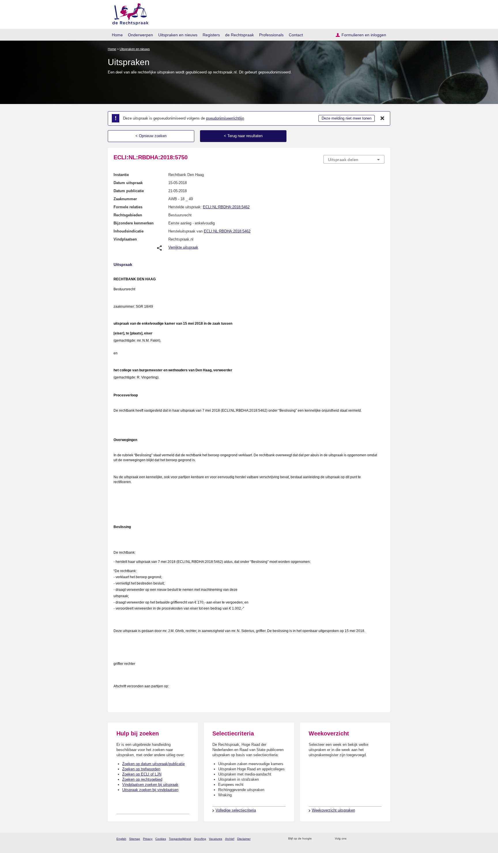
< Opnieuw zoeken (151, 136)
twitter (351, 839)
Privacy (147, 838)
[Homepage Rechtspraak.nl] (128, 13)
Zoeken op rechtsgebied (142, 779)
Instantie (121, 175)
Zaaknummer (125, 199)
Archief (229, 838)
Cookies (160, 838)
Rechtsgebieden (128, 215)
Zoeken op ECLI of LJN (141, 774)
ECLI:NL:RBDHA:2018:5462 (226, 207)
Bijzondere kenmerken (134, 223)
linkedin (374, 839)
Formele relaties (128, 207)
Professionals (271, 35)
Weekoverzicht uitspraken (333, 810)
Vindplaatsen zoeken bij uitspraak (150, 784)
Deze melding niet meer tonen (346, 118)
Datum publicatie (129, 191)
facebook (359, 839)
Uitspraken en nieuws (177, 35)
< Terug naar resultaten (243, 136)
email (325, 839)
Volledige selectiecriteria (236, 810)
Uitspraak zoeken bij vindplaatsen (150, 790)
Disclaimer (243, 838)
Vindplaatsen (125, 239)
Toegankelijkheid (180, 838)
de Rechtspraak (239, 35)
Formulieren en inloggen (364, 35)
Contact (296, 35)
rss (317, 839)
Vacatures (215, 838)
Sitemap (134, 838)
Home (117, 35)
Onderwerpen (140, 35)
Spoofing (200, 838)
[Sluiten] (382, 118)
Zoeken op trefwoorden (141, 769)
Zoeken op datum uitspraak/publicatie (153, 764)
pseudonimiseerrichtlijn (225, 118)
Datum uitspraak (128, 183)
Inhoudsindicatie (129, 231)
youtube (381, 839)
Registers (211, 35)
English (121, 838)
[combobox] (354, 159)
